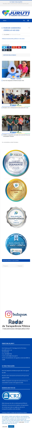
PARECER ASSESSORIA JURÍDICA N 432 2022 (13, 38)
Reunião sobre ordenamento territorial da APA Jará (15, 3)
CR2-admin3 (6, 34)
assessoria (12, 405)
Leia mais (21, 422)
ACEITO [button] (11, 426)
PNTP (8, 412)
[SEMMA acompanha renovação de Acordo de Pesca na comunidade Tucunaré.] (16, 124)
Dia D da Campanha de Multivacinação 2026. (13, 80)
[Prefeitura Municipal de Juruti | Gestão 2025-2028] (16, 13)
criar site (11, 403)
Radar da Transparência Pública (19, 412)
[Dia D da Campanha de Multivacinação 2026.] (16, 70)
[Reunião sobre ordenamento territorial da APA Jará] (16, 97)
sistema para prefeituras (21, 403)
